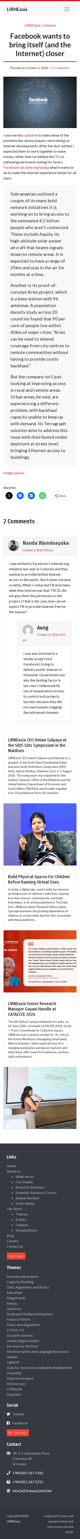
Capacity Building (20, 1282)
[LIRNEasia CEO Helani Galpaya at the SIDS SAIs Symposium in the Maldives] (40, 834)
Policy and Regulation (23, 1324)
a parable (30, 135)
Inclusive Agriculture (22, 1276)
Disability (14, 1373)
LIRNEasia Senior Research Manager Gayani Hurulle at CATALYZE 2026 (32, 1009)
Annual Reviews (27, 1198)
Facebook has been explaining (26, 167)
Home (11, 1166)
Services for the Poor (22, 1346)
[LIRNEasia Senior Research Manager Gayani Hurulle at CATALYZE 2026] (40, 1097)
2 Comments (61, 68)
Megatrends (16, 1298)
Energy (12, 1303)
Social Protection (20, 1335)
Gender (12, 1357)
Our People (24, 1182)
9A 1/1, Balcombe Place (30, 1458)
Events (21, 1219)
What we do (25, 1176)
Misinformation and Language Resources (38, 1351)
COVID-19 (15, 1330)
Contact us (15, 1246)
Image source (13, 473)
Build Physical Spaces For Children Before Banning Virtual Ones (39, 879)
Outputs (22, 1225)
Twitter (18, 1414)
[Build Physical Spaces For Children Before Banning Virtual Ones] (40, 961)
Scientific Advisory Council (36, 1192)
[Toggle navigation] (67, 9)
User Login (16, 1256)
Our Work (14, 1208)
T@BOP (13, 1362)
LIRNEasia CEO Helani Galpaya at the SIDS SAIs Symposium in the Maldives (37, 745)
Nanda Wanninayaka (46, 543)
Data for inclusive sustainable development (39, 1367)
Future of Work (18, 1319)
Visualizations (26, 1230)
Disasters (14, 1394)
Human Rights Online (23, 1341)
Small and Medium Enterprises (30, 1314)
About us (13, 1171)
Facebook (20, 1423)
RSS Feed (20, 1433)
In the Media (25, 1203)
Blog (10, 1235)
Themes (22, 1214)
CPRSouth (14, 1389)
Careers (13, 1241)
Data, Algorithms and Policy (28, 1287)
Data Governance (20, 1378)
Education (14, 1292)
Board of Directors (30, 1187)
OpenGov (14, 1308)
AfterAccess (16, 1383)
